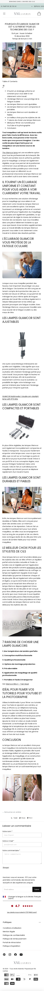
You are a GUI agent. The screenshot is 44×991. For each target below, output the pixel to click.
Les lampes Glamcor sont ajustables (22, 104)
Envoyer (6, 868)
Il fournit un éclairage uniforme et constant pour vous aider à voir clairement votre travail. (21, 94)
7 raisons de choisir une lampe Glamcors (23, 120)
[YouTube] (21, 954)
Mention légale (9, 931)
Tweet (15, 818)
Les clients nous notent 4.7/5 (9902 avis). (22, 912)
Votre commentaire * (11, 850)
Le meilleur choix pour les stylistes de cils (23, 117)
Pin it (30, 818)
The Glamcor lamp (10, 152)
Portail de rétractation (12, 942)
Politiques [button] (7, 922)
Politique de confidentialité (14, 935)
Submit (36, 889)
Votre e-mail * (8, 841)
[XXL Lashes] (22, 963)
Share (23, 818)
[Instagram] (9, 954)
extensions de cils (34, 567)
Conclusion (11, 128)
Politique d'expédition (11, 946)
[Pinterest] (4, 954)
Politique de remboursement (14, 939)
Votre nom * (7, 831)
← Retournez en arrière (11, 812)
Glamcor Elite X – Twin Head (17, 684)
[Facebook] (15, 954)
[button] (4, 13)
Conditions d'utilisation (12, 928)
